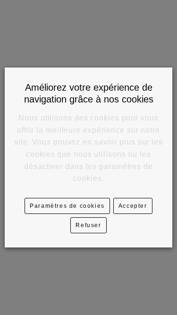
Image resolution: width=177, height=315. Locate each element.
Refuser (88, 225)
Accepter (132, 206)
